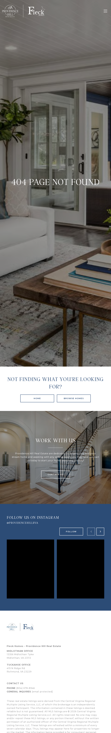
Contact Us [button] (55, 474)
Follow (71, 531)
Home (37, 398)
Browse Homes (74, 398)
